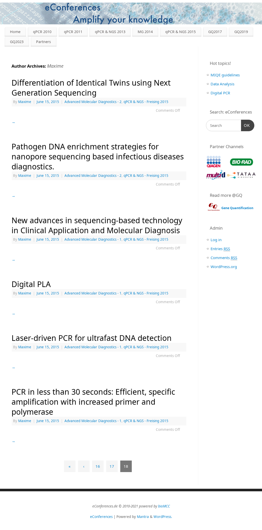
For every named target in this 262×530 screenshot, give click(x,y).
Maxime (55, 66)
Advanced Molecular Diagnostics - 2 (93, 101)
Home (15, 31)
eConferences (101, 516)
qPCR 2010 (42, 31)
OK (245, 125)
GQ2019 (241, 31)
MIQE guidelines (225, 74)
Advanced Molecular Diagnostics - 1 (93, 239)
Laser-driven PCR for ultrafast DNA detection (92, 338)
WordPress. (163, 516)
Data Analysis (222, 83)
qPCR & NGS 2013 (110, 31)
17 (112, 466)
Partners (43, 41)
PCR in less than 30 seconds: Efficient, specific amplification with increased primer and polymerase (93, 401)
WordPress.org (224, 266)
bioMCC (164, 506)
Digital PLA (31, 284)
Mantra (143, 516)
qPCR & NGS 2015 (180, 31)
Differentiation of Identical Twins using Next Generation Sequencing (91, 87)
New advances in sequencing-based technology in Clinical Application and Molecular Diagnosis (97, 225)
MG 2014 (145, 31)
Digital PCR (220, 92)
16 (97, 466)
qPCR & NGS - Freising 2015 (146, 101)
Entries (220, 248)
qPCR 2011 (73, 31)
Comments (224, 257)
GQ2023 (17, 41)
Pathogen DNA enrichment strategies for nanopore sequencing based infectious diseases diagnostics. (98, 156)
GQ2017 (215, 31)
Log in (216, 239)
